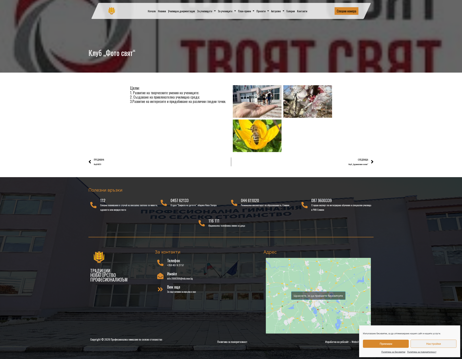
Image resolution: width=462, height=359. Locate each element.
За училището (204, 11)
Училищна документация (181, 11)
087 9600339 (321, 200)
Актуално (276, 11)
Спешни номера (346, 11)
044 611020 (250, 200)
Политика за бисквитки (393, 352)
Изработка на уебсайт (337, 342)
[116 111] (202, 223)
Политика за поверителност (421, 352)
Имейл (172, 273)
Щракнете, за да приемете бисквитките (318, 295)
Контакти (302, 11)
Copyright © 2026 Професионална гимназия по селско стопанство (126, 339)
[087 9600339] (304, 205)
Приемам (386, 343)
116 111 (213, 221)
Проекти (260, 11)
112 (102, 200)
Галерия (290, 11)
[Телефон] (160, 262)
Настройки (433, 343)
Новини (162, 11)
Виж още (173, 287)
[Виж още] (160, 289)
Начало (152, 11)
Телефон (173, 260)
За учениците (225, 11)
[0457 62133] (164, 203)
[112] (93, 205)
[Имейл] (160, 276)
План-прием (244, 11)
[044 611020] (234, 203)
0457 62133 (180, 200)
